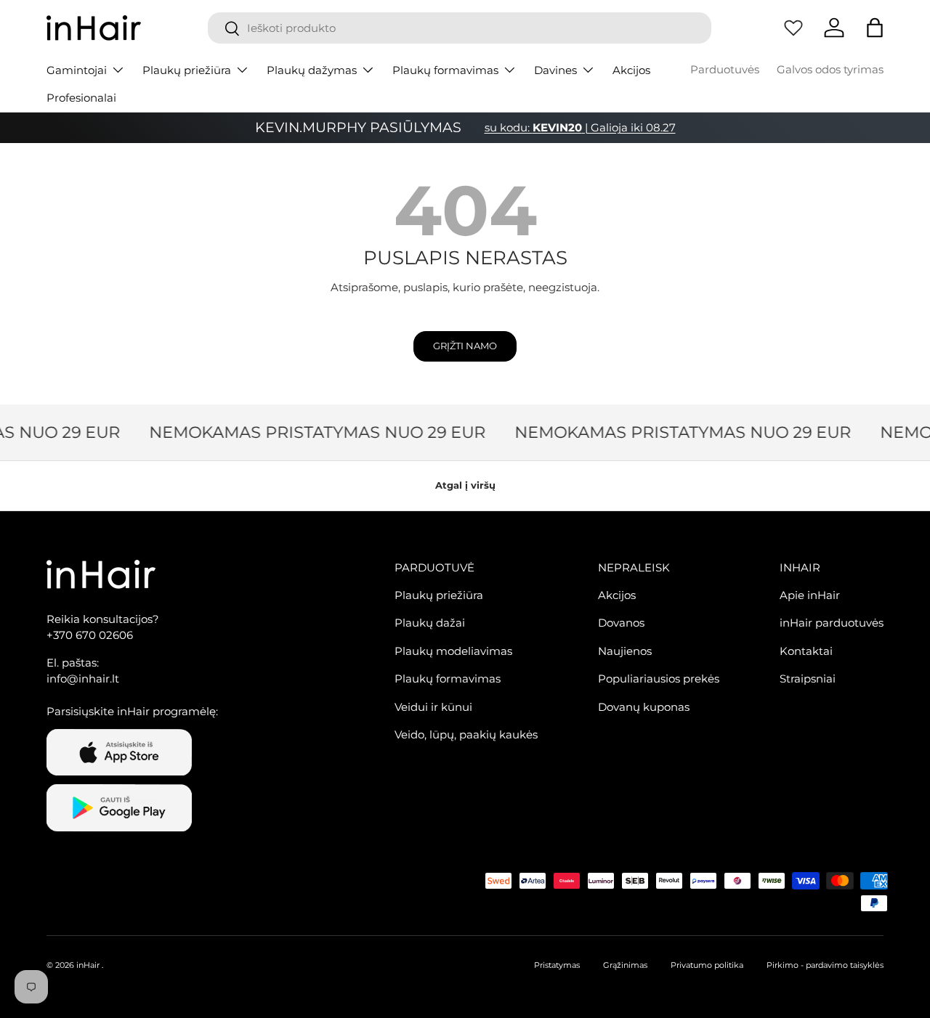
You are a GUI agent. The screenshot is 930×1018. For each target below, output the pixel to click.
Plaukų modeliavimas (453, 651)
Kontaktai (806, 651)
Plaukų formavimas (445, 70)
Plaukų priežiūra (186, 70)
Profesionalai (81, 98)
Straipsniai (808, 678)
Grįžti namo (465, 345)
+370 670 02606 (89, 635)
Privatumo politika (707, 965)
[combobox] (459, 28)
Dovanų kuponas (644, 707)
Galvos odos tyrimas (830, 69)
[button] (875, 28)
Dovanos (621, 623)
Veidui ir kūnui (433, 707)
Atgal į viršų (465, 485)
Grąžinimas (625, 965)
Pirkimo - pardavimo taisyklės (825, 965)
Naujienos (625, 651)
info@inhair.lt (82, 678)
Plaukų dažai (430, 623)
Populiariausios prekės (658, 678)
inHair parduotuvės (832, 623)
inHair (88, 965)
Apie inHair (810, 595)
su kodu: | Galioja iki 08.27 (580, 127)
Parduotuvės (724, 69)
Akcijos (631, 70)
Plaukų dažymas (312, 70)
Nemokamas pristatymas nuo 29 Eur (313, 432)
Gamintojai (76, 70)
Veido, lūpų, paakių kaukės (466, 734)
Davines (555, 70)
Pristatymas (557, 965)
